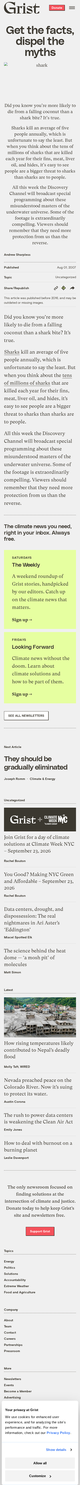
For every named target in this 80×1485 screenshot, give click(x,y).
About (8, 1320)
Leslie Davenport (16, 1158)
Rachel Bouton (15, 861)
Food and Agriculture (19, 1292)
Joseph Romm (14, 779)
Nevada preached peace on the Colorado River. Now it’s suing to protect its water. (38, 1087)
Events (9, 1385)
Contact (10, 1332)
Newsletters (12, 1379)
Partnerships (13, 1345)
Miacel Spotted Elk (18, 937)
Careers (10, 1338)
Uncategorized (65, 277)
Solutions (11, 1273)
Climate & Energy (42, 779)
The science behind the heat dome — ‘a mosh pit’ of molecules (35, 957)
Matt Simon (12, 972)
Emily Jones (13, 1129)
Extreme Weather (16, 1286)
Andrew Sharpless (17, 254)
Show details (56, 1450)
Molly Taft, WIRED (17, 1066)
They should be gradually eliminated (36, 762)
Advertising (12, 1397)
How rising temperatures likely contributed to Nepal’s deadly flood (39, 1050)
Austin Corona (14, 1101)
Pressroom (12, 1351)
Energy (9, 1261)
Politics (9, 1267)
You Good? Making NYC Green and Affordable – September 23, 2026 (39, 881)
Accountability (15, 1280)
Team (8, 1326)
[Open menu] (72, 7)
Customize (37, 1476)
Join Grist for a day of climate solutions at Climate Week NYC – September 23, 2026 (39, 844)
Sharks (18, 127)
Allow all (40, 1463)
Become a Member (18, 1391)
